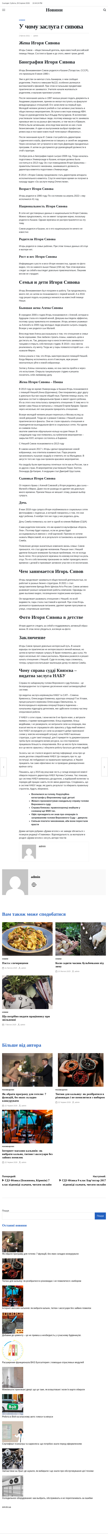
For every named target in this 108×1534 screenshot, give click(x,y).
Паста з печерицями (15, 963)
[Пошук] (104, 9)
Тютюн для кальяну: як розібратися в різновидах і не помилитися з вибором (41, 1281)
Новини (54, 10)
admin (35, 36)
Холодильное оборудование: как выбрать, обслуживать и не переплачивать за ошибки (47, 1498)
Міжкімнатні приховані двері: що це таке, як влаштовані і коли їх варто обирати (43, 1389)
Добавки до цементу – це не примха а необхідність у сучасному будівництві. (41, 1335)
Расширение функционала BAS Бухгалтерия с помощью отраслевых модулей (43, 1362)
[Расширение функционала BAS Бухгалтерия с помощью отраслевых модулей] (12, 1350)
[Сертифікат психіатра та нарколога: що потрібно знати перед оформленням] (12, 1431)
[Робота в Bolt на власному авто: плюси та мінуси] (12, 1404)
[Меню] (3, 9)
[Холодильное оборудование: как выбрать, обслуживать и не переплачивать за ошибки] (12, 1486)
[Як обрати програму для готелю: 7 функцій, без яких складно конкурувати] (12, 1241)
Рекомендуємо (8, 1090)
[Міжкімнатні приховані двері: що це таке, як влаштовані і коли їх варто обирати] (12, 1377)
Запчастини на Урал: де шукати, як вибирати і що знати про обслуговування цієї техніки (48, 1471)
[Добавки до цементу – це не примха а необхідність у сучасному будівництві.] (12, 1323)
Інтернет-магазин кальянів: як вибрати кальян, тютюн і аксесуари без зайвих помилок (27, 1154)
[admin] (15, 882)
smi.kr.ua (6, 1507)
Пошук (5, 1211)
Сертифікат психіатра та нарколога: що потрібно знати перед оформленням (42, 1444)
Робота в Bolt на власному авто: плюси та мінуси (27, 1416)
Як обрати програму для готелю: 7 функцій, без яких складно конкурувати (24, 1097)
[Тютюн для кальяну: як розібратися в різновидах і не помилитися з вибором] (12, 1268)
